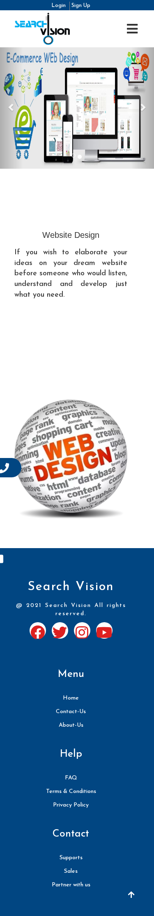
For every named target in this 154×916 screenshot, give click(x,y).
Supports (71, 858)
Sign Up (80, 5)
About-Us (71, 725)
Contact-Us (71, 712)
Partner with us (71, 885)
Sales (71, 871)
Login (59, 5)
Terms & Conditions (71, 791)
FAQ (71, 778)
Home (71, 698)
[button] (131, 894)
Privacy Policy (71, 805)
